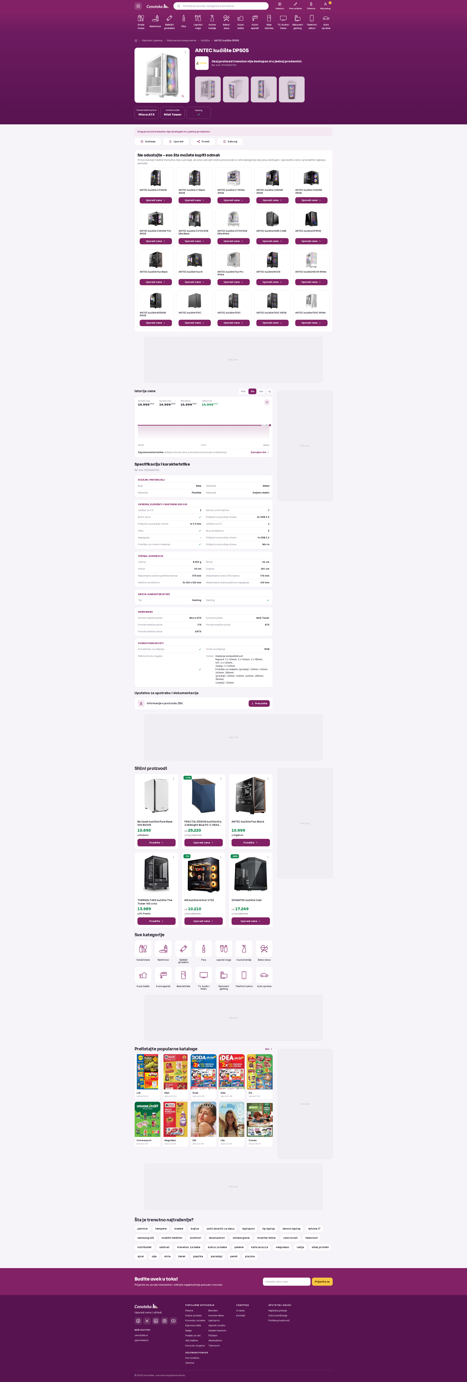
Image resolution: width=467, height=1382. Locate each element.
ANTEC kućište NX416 (268, 271)
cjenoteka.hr (142, 1340)
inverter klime (266, 1237)
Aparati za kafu (216, 1325)
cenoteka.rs (141, 1335)
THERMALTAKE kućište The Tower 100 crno (154, 901)
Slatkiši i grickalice (183, 961)
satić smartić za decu (221, 1228)
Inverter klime (216, 1315)
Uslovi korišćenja (277, 1315)
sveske (178, 1228)
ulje (154, 1256)
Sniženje (150, 141)
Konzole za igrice (195, 1345)
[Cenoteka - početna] (158, 6)
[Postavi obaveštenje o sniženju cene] (267, 402)
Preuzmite (261, 703)
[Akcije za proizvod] (185, 52)
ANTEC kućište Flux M (190, 271)
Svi (267, 1049)
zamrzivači (290, 1237)
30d (243, 391)
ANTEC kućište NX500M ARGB (153, 314)
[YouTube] (173, 1321)
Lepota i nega (224, 959)
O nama (240, 1310)
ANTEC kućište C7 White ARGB (231, 191)
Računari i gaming (152, 40)
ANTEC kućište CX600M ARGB (308, 191)
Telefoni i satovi (244, 986)
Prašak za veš (193, 1335)
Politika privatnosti (279, 1320)
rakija (300, 1247)
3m (252, 391)
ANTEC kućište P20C (229, 312)
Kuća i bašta (143, 986)
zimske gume (241, 1237)
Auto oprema (264, 986)
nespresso (282, 1247)
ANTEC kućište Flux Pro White (230, 273)
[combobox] (224, 6)
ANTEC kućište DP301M (308, 230)
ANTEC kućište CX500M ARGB (269, 191)
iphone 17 (314, 1228)
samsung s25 (145, 1237)
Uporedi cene (154, 200)
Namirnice (163, 959)
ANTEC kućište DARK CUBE (271, 230)
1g (269, 391)
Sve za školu (192, 1357)
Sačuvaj (232, 141)
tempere (161, 1228)
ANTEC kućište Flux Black (154, 271)
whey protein (320, 1247)
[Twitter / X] (147, 1321)
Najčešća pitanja (277, 1310)
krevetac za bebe (188, 1247)
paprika (198, 1256)
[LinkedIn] (155, 1321)
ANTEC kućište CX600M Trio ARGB (155, 232)
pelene (239, 1247)
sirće (167, 1256)
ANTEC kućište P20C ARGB (271, 312)
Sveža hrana (143, 959)
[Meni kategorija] (138, 6)
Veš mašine (191, 1340)
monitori (195, 1237)
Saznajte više (258, 452)
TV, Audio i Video (203, 987)
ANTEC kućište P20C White (310, 312)
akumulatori (217, 1237)
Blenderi (213, 1310)
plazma (250, 1256)
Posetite (154, 842)
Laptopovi (214, 1320)
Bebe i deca (264, 959)
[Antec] (202, 63)
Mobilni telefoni (217, 1330)
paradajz (217, 1256)
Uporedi (178, 141)
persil (233, 1256)
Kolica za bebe (193, 1315)
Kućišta (205, 40)
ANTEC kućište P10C (190, 312)
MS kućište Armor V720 (199, 900)
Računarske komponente (181, 40)
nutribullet (144, 1247)
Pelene (189, 1310)
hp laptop (268, 1228)
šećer (182, 1256)
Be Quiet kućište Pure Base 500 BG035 (154, 823)
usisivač (164, 1247)
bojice (195, 1228)
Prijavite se (322, 1281)
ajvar (140, 1256)
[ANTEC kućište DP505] (162, 75)
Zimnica (189, 1362)
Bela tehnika (183, 986)
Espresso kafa (193, 1325)
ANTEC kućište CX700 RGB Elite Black (193, 232)
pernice (142, 1228)
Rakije (188, 1330)
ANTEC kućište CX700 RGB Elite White (232, 232)
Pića (203, 959)
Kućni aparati (163, 986)
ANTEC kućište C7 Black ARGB (192, 191)
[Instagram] (164, 1321)
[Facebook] (138, 1321)
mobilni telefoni (172, 1237)
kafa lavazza (259, 1247)
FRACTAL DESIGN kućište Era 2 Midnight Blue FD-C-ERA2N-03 (203, 823)
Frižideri (212, 1335)
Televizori (214, 1345)
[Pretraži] (178, 6)
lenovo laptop (292, 1228)
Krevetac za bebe (195, 1320)
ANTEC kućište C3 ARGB (153, 190)
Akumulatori (215, 1340)
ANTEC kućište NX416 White (310, 271)
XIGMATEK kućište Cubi (247, 900)
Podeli (206, 141)
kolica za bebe (217, 1247)
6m (261, 391)
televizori (311, 1237)
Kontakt (240, 1315)
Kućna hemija (244, 959)
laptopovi (248, 1228)
